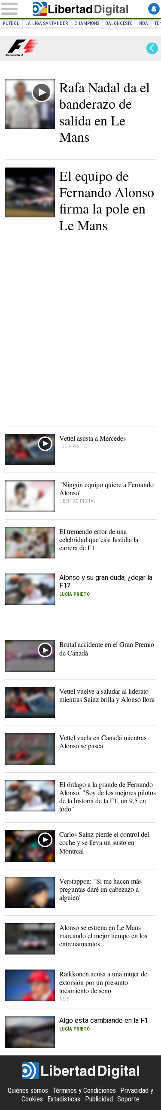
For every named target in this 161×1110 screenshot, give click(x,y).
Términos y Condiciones (84, 1090)
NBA (143, 23)
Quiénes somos (28, 1090)
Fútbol (11, 23)
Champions (86, 23)
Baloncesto (119, 23)
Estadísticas (63, 1099)
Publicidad (99, 1099)
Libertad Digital (81, 9)
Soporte (128, 1099)
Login (154, 9)
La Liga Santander (46, 23)
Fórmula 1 (23, 48)
